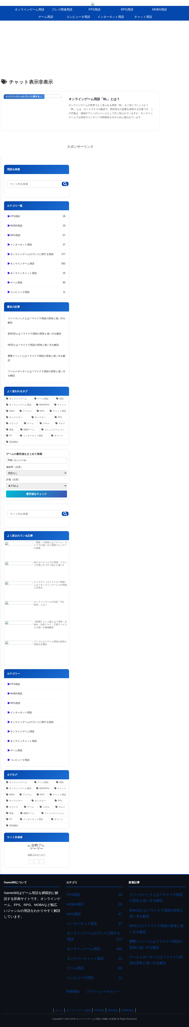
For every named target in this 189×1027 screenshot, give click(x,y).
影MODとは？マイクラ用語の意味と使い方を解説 (34, 333)
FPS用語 (99, 1010)
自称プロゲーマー (36, 855)
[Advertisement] (94, 48)
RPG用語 (113, 1010)
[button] (65, 184)
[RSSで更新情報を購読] (41, 861)
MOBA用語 (128, 1010)
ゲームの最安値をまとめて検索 (24, 453)
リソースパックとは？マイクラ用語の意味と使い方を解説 (36, 320)
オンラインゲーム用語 (78, 1010)
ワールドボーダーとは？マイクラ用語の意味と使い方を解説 (36, 373)
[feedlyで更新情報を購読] (36, 861)
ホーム (59, 1010)
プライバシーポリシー (102, 991)
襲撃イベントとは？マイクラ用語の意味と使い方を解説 (36, 358)
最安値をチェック (36, 493)
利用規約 (73, 991)
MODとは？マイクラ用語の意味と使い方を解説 (33, 344)
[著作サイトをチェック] (31, 861)
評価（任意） (13, 479)
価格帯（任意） (14, 467)
